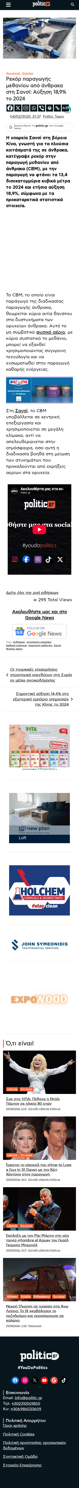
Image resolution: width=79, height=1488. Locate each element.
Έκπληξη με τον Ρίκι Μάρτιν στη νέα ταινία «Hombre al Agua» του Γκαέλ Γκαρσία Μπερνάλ (37, 1240)
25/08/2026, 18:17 (16, 1179)
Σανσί (21, 411)
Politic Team (53, 117)
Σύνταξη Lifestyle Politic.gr (44, 1109)
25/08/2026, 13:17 (16, 1250)
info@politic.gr (28, 1398)
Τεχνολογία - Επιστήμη (19, 73)
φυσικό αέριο (50, 332)
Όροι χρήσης (15, 1426)
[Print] (49, 108)
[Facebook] (10, 108)
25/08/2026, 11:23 (16, 1326)
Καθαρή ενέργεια (16, 645)
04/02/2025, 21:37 (25, 117)
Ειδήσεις (12, 1296)
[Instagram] (25, 108)
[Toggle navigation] (8, 4)
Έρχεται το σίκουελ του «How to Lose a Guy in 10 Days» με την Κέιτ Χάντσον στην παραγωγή (38, 1169)
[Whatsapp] (33, 108)
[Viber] (41, 108)
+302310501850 (26, 1404)
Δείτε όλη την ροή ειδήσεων (32, 593)
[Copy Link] (57, 108)
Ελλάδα (25, 1296)
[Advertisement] (39, 251)
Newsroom (35, 1326)
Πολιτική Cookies (18, 1434)
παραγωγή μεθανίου (40, 645)
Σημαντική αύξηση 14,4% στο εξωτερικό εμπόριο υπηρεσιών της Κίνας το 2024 (41, 699)
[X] (17, 108)
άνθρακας (19, 642)
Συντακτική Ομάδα (20, 1457)
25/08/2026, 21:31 (16, 1109)
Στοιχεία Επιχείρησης (22, 1465)
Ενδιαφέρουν (42, 1296)
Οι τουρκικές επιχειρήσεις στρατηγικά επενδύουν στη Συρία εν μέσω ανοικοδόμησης (41, 675)
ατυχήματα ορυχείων (39, 642)
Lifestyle (12, 1089)
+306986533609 (26, 1409)
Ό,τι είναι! (26, 1089)
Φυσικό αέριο (14, 649)
